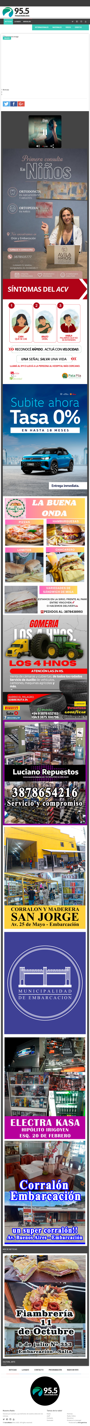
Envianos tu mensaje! (74, 1420)
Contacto (38, 1370)
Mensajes (27, 21)
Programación (55, 1370)
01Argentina (82, 1422)
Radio (49, 1414)
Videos (68, 27)
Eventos (78, 27)
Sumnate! (50, 1420)
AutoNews (8, 1422)
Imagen (7, 38)
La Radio (17, 21)
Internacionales (41, 27)
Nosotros (70, 1418)
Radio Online (71, 1416)
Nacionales (57, 27)
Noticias (8, 21)
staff (48, 1416)
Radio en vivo (73, 1370)
